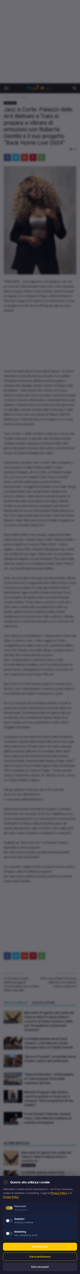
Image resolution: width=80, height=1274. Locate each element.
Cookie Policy (11, 1197)
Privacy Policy (59, 1193)
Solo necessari (40, 1266)
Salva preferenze (39, 1256)
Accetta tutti (40, 1246)
